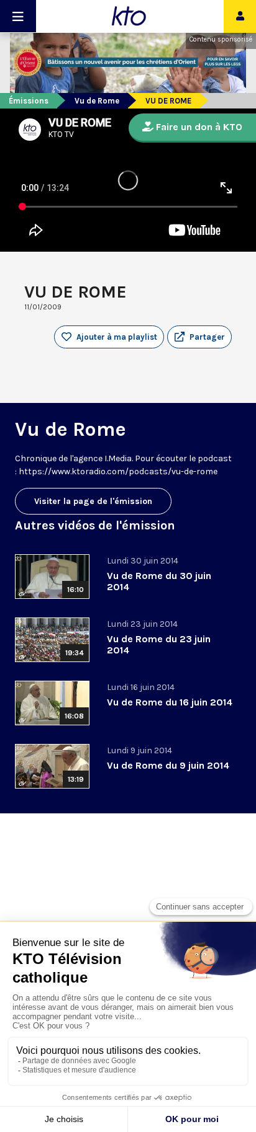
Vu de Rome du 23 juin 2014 (159, 644)
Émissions (28, 100)
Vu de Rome (97, 100)
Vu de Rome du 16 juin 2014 (169, 702)
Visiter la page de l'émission (93, 501)
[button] (199, 337)
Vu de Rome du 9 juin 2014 (168, 765)
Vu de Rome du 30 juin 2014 (159, 581)
